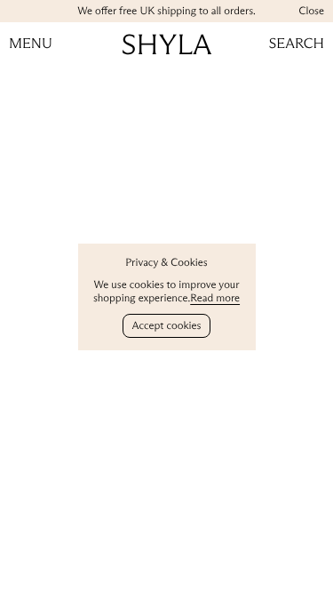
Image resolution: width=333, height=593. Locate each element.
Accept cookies (167, 326)
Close (311, 11)
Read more (215, 298)
